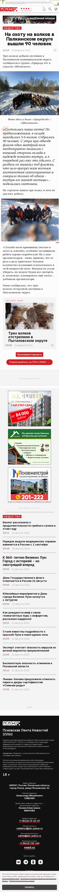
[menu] (44, 9)
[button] (55, 9)
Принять (29, 887)
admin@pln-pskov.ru (29, 836)
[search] (50, 9)
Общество (12, 28)
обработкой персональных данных (22, 881)
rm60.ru (29, 847)
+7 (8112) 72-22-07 (29, 821)
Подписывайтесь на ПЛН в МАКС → (29, 362)
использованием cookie (10, 878)
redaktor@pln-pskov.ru (29, 828)
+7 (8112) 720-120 (29, 843)
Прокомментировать (29, 354)
